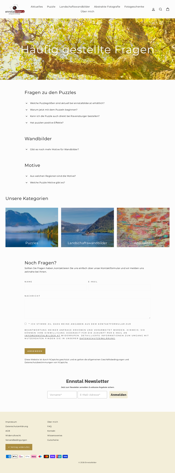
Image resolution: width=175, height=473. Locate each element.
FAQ (49, 426)
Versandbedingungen (16, 440)
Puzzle (51, 6)
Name (28, 282)
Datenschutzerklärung (97, 338)
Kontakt (51, 431)
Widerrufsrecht (13, 435)
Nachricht (32, 296)
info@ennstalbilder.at (42, 336)
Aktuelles (37, 6)
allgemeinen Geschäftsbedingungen (106, 359)
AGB (7, 431)
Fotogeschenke (134, 6)
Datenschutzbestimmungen (39, 362)
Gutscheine (53, 440)
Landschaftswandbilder (74, 6)
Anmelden (118, 394)
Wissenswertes (54, 435)
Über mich (87, 11)
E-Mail (93, 282)
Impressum (11, 422)
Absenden (35, 351)
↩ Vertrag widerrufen (19, 447)
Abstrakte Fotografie (107, 6)
